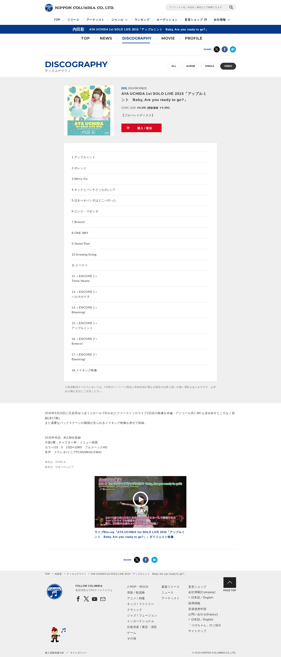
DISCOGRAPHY (136, 38)
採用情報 (194, 603)
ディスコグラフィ (76, 574)
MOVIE (168, 38)
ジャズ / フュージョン (142, 615)
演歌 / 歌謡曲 (136, 592)
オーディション (167, 19)
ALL (173, 66)
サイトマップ (197, 631)
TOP (57, 19)
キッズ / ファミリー (140, 604)
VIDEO (228, 66)
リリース (73, 19)
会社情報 (220, 19)
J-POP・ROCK (138, 586)
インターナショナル (140, 621)
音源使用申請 (197, 609)
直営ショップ (194, 19)
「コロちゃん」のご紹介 (204, 625)
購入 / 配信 (144, 128)
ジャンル (117, 19)
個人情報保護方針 (54, 652)
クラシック (134, 609)
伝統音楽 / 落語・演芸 (142, 627)
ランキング (142, 19)
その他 (131, 638)
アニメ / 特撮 (136, 598)
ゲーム (131, 632)
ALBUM (190, 66)
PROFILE (193, 38)
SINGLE (209, 66)
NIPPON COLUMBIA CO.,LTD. (79, 8)
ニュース (168, 592)
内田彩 (58, 574)
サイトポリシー (78, 652)
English (208, 597)
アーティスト (95, 19)
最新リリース (171, 586)
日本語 (195, 597)
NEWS (106, 38)
